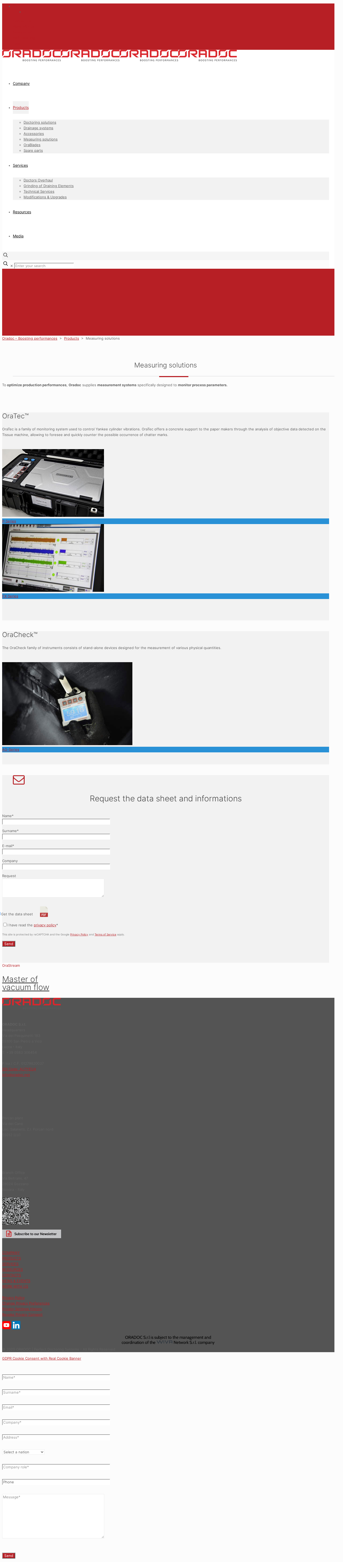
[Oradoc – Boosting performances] (119, 60)
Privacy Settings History (22, 1309)
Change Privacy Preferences (26, 1303)
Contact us (22, 21)
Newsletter (22, 32)
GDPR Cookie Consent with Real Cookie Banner (41, 1358)
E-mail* (8, 846)
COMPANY (11, 1252)
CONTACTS (11, 1275)
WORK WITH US (15, 1286)
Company (10, 861)
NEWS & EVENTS (16, 1281)
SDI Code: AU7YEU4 (19, 1069)
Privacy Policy (79, 934)
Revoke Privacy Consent (22, 1314)
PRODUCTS (11, 1258)
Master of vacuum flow (25, 983)
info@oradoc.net (16, 1074)
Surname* (10, 831)
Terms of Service (105, 934)
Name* (8, 816)
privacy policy (45, 925)
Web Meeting (24, 38)
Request (9, 876)
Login (17, 43)
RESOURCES (12, 1269)
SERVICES (10, 1264)
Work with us (24, 26)
